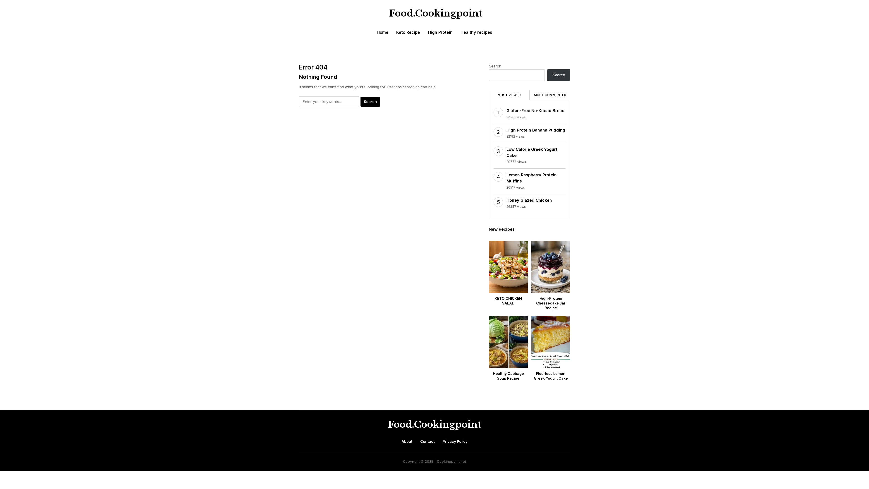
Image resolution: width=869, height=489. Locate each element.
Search (495, 66)
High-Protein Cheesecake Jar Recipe (551, 303)
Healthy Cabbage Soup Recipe (508, 376)
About (406, 441)
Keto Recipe (408, 32)
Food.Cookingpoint (435, 13)
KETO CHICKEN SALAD (508, 300)
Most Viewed (509, 95)
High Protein (440, 32)
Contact (427, 441)
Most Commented (550, 95)
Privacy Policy (455, 441)
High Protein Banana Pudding (535, 130)
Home (382, 32)
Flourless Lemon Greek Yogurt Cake (551, 376)
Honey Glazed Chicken (529, 200)
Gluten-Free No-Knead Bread (535, 110)
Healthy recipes (476, 32)
